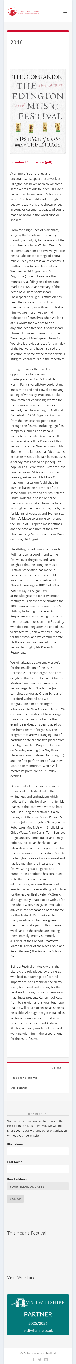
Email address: (17, 1179)
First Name (15, 1144)
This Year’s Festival (24, 1078)
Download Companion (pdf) (31, 162)
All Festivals (19, 1088)
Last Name (14, 1162)
